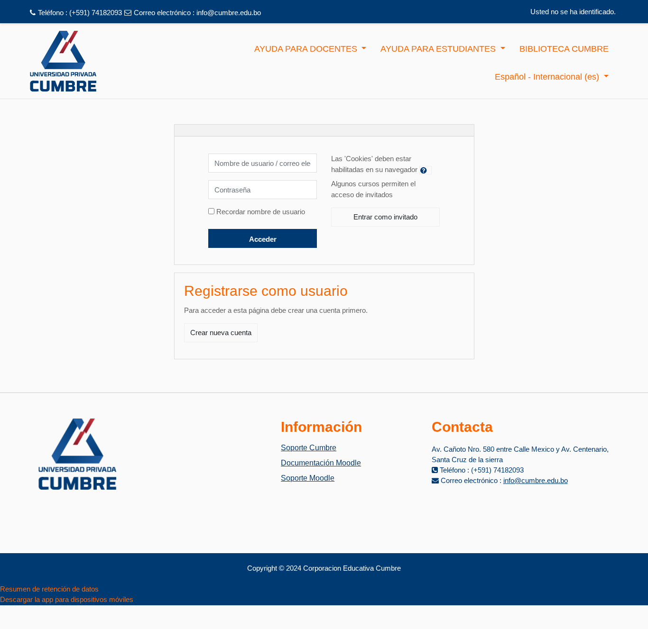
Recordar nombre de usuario (260, 212)
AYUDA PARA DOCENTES (307, 49)
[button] (425, 170)
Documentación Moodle (321, 463)
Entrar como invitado (385, 217)
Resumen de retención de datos (49, 589)
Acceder (263, 239)
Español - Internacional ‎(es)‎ (548, 77)
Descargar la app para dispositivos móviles (66, 599)
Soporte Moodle (307, 478)
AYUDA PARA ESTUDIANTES (439, 49)
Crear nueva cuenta (220, 332)
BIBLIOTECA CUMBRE (564, 49)
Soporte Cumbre (308, 448)
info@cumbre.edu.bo (228, 13)
